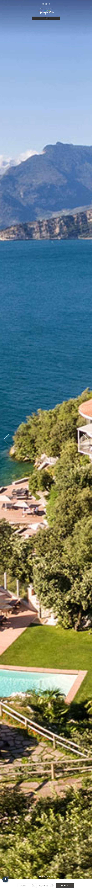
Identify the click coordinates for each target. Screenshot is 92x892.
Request (65, 885)
